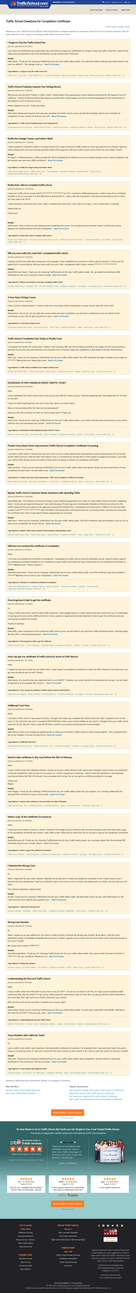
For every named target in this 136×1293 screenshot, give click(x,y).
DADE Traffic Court (102, 482)
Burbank (77, 645)
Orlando (78, 371)
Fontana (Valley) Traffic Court (98, 1073)
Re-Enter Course (25, 1258)
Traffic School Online (40, 746)
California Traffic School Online (18, 434)
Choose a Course (112, 10)
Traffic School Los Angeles (17, 694)
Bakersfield (70, 911)
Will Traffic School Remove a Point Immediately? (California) (96, 1099)
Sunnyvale (75, 746)
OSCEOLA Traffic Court (104, 371)
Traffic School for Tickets (42, 127)
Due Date (29, 1024)
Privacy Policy (76, 1283)
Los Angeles (82, 286)
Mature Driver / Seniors (25, 1240)
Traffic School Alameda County (18, 586)
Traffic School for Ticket (16, 645)
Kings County (88, 535)
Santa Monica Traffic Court (112, 286)
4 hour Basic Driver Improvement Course (43, 240)
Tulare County (81, 911)
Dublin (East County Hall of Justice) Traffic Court (24, 589)
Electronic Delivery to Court (48, 286)
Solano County (78, 967)
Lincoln (69, 967)
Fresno (80, 535)
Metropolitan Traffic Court (103, 694)
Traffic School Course (37, 171)
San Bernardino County (78, 1073)
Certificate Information (68, 1258)
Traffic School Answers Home (117, 26)
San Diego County (95, 854)
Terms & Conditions (62, 1283)
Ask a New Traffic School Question (21, 1093)
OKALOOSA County (73, 806)
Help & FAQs (125, 10)
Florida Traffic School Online (17, 371)
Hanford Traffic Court (102, 535)
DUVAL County (117, 240)
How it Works (25, 1269)
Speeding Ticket (32, 286)
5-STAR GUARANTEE (67, 2)
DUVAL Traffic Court (15, 242)
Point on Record (52, 535)
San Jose (79, 434)
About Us (68, 1229)
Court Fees (22, 75)
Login (128, 2)
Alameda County (93, 586)
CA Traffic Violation (29, 967)
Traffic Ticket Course (36, 371)
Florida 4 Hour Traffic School (18, 240)
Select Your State (96, 10)
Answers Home (12, 1090)
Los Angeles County (95, 286)
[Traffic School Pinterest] (117, 1226)
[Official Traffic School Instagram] (108, 1226)
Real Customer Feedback (68, 1232)
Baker (63, 806)
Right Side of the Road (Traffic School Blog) (68, 1240)
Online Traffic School (35, 75)
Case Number (42, 967)
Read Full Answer (52, 64)
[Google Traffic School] (122, 1226)
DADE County (89, 482)
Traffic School (25, 1229)
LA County (85, 645)
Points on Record (34, 694)
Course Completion (50, 434)
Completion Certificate (52, 75)
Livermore (81, 586)
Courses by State (25, 1265)
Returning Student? (67, 1118)
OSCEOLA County (88, 371)
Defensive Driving (25, 1232)
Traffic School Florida (15, 806)
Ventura (90, 127)
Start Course (25, 1262)
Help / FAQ (68, 1251)
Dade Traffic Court (101, 327)
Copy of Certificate (52, 586)
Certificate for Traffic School (51, 854)
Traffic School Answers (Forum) (68, 1255)
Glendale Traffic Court (98, 645)
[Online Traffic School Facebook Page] (103, 1226)
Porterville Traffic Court (95, 911)
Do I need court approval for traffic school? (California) (93, 1096)
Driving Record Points (60, 127)
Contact (107, 2)
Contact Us (68, 1265)
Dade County (88, 327)
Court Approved (52, 171)
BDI (25, 806)
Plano (66, 1073)
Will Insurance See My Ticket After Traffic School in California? (97, 1090)
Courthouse (27, 911)
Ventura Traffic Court (114, 127)
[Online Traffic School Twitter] (113, 1226)
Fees (51, 746)
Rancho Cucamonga (69, 75)
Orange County (82, 75)
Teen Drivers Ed (25, 1247)
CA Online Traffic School (16, 286)
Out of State (27, 1073)
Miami (80, 327)
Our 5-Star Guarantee (68, 1236)
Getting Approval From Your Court (20, 127)
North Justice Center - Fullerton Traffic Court (105, 75)
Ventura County (99, 127)
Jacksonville (106, 240)
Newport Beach (82, 171)
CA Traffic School (39, 1073)
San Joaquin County (87, 746)
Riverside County (70, 1024)
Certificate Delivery (37, 586)
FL (24, 242)
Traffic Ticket (12, 75)
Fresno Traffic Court (103, 434)
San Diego (83, 854)
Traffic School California (16, 854)
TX (111, 1073)
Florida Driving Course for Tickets (71, 240)
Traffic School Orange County (18, 171)
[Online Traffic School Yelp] (99, 1226)
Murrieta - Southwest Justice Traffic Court (92, 1024)
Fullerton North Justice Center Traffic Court (23, 174)
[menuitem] (96, 10)
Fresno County (89, 434)
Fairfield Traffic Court (92, 967)
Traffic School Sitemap (68, 1262)
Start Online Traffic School (67, 1112)
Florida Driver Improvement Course (20, 327)
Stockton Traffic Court (104, 746)
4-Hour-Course (50, 371)
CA (124, 75)
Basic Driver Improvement (38, 482)
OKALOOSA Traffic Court (90, 806)
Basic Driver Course (41, 327)
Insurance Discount (25, 1236)
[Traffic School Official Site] (29, 5)
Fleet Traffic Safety (25, 1243)
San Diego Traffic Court (111, 854)
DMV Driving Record (49, 694)
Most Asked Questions (30, 1090)
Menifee (60, 1024)
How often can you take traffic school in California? (92, 1093)
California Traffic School (16, 1024)
